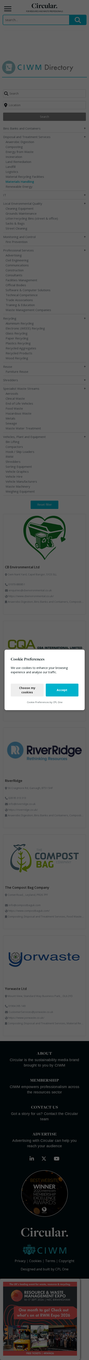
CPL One (57, 702)
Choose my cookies (27, 690)
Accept (62, 690)
